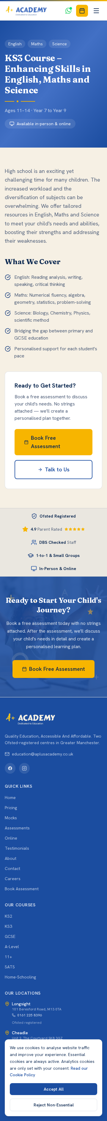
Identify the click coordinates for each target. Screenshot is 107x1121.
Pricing (11, 807)
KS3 (8, 926)
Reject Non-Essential (54, 1105)
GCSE (10, 936)
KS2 (8, 916)
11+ (8, 956)
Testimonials (17, 848)
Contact (12, 868)
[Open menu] (96, 11)
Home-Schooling (20, 977)
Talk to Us (57, 469)
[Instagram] (24, 768)
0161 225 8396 (29, 1015)
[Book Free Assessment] (82, 11)
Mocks (11, 817)
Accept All (54, 1089)
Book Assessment (22, 888)
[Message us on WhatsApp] (68, 10)
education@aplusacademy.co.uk (42, 754)
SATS (10, 967)
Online (11, 838)
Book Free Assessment (45, 442)
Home (10, 797)
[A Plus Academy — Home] (26, 11)
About (10, 858)
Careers (13, 878)
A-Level (12, 946)
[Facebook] (10, 768)
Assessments (17, 828)
